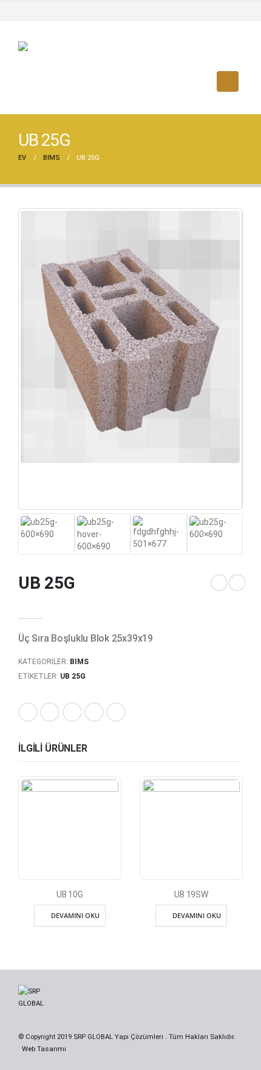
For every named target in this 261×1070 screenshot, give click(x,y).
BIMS (79, 661)
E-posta (116, 712)
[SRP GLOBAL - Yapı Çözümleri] (63, 81)
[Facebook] (190, 11)
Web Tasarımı (44, 1048)
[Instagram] (233, 11)
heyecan (49, 712)
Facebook (28, 712)
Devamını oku (75, 915)
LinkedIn (72, 712)
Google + (94, 712)
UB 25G (73, 676)
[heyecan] (212, 11)
